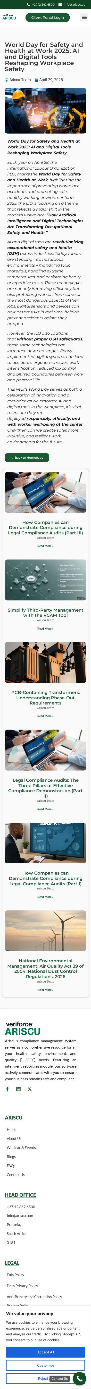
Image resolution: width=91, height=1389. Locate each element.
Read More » (45, 546)
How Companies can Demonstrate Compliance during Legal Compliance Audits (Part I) (46, 878)
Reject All (45, 1378)
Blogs (11, 1156)
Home (11, 1129)
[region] (45, 1347)
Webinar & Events (21, 1147)
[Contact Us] (79, 1378)
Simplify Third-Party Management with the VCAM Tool (45, 613)
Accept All (45, 1352)
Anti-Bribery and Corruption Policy (34, 1296)
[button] (84, 17)
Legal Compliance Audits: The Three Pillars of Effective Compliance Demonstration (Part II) (45, 788)
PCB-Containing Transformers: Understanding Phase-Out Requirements (45, 698)
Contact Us (16, 1174)
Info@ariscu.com (20, 1215)
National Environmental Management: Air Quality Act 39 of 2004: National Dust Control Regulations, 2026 (45, 968)
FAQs (11, 1165)
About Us (14, 1138)
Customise (45, 1365)
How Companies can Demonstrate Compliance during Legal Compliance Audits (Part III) (45, 528)
